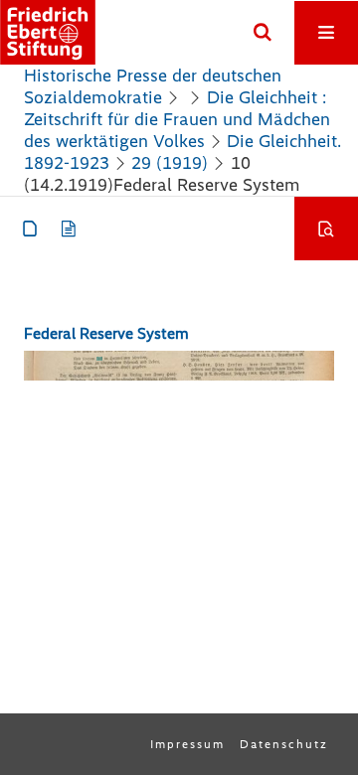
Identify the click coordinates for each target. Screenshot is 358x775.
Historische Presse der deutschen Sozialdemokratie (152, 86)
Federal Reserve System (106, 333)
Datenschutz (284, 744)
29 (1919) (169, 163)
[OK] (262, 33)
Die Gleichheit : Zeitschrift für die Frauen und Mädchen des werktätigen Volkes (177, 119)
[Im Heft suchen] (326, 228)
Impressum (187, 744)
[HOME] (47, 32)
